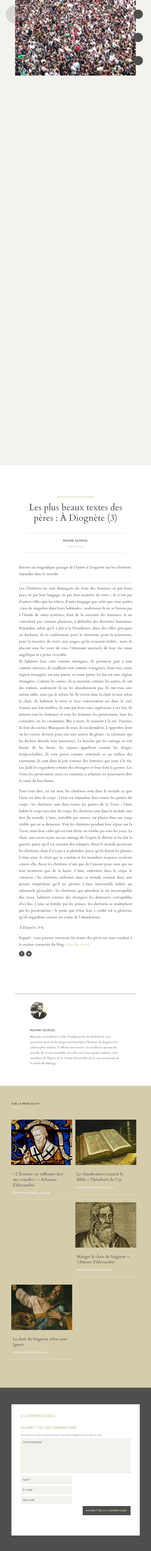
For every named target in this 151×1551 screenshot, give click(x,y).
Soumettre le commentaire (106, 1510)
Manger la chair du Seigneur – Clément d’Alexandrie (103, 1259)
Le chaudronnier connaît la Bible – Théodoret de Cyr (100, 1176)
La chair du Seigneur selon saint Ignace (40, 1341)
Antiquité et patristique (75, 496)
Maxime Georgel (42, 1030)
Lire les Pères (78, 944)
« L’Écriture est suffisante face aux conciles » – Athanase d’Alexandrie (38, 1179)
